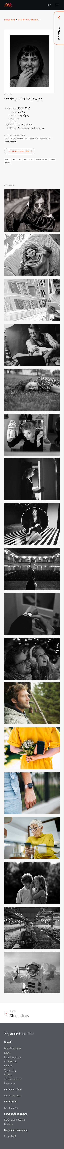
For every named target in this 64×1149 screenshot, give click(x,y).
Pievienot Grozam (19, 151)
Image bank (9, 19)
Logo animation (12, 1057)
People (34, 19)
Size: (14, 112)
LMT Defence (11, 1107)
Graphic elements (13, 1079)
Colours (8, 1066)
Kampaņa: (11, 128)
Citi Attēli (9, 185)
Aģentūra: (11, 125)
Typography (10, 1070)
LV (49, 5)
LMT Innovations (12, 1095)
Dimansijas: (10, 108)
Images (8, 1074)
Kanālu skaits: (12, 120)
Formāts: (11, 115)
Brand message (12, 1048)
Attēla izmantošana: (15, 135)
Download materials (14, 1119)
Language (9, 1083)
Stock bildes (23, 19)
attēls (7, 94)
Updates (8, 1124)
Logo (7, 1052)
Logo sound (10, 1061)
